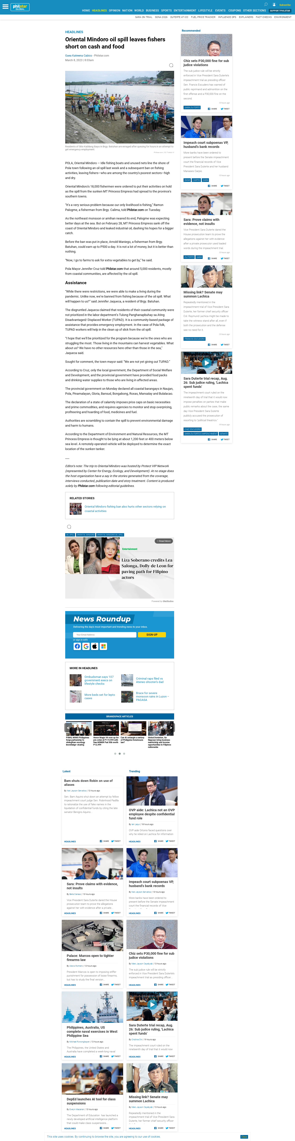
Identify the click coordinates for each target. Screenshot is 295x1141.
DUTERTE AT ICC (179, 17)
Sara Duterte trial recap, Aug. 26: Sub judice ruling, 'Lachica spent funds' (151, 1029)
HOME (86, 10)
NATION (127, 10)
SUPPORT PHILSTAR (280, 11)
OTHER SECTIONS (254, 10)
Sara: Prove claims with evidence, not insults (201, 222)
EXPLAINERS (246, 17)
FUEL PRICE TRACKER (203, 17)
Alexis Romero (76, 966)
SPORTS (166, 10)
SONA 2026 (161, 17)
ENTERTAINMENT (185, 10)
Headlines (74, 32)
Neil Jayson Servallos (141, 892)
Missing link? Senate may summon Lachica (148, 1099)
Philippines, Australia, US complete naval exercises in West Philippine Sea (92, 1031)
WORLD (139, 10)
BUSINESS (152, 10)
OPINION (114, 10)
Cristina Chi (137, 1039)
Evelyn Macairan (76, 1109)
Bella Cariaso (75, 894)
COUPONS (234, 10)
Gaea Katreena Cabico (78, 55)
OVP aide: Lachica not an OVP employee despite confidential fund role (152, 814)
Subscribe (285, 5)
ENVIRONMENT (282, 17)
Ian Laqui (136, 824)
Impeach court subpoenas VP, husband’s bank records (151, 884)
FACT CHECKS (264, 17)
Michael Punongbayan (79, 1042)
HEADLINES (99, 10)
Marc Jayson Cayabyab (142, 964)
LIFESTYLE (205, 10)
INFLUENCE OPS (227, 17)
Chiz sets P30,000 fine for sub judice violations (151, 955)
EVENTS (220, 10)
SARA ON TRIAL (143, 17)
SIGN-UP (151, 634)
